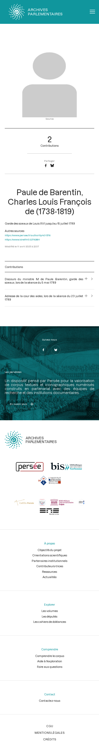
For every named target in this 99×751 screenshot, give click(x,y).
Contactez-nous (49, 700)
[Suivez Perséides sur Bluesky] (55, 350)
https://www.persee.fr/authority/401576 (27, 235)
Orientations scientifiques (49, 555)
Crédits (49, 739)
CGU (49, 726)
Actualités (49, 577)
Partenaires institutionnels (49, 560)
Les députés (49, 616)
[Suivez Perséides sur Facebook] (43, 350)
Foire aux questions (49, 666)
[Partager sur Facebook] (45, 166)
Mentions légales (49, 732)
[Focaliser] (86, 280)
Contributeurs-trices (49, 566)
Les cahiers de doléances (49, 621)
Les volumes (49, 611)
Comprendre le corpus (49, 656)
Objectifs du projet (49, 550)
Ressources (49, 571)
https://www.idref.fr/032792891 (22, 239)
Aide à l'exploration (49, 661)
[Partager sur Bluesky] (52, 166)
